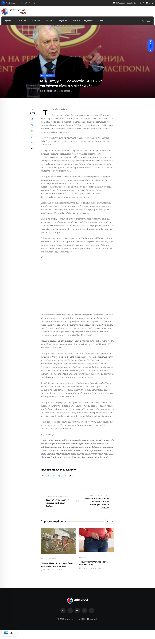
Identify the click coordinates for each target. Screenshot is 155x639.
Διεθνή (35, 21)
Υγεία (75, 21)
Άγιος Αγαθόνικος (28, 3)
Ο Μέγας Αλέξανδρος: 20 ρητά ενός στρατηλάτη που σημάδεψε (57, 564)
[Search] (143, 20)
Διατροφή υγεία (85, 557)
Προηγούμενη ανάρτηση (58, 497)
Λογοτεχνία (88, 21)
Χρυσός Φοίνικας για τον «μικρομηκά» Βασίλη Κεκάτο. (57, 503)
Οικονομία (48, 21)
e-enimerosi (47, 91)
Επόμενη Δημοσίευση (98, 495)
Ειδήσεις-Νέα (20, 21)
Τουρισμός (62, 21)
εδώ (42, 457)
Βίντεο (100, 21)
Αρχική (8, 21)
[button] (107, 521)
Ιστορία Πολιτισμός (49, 559)
